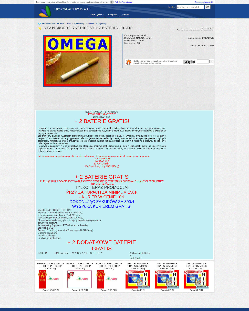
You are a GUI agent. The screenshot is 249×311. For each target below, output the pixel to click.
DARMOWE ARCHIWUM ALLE (72, 9)
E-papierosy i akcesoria (84, 23)
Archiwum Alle (48, 23)
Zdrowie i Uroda (64, 23)
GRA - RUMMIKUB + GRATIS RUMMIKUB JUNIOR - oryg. (138, 266)
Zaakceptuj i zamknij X (204, 2)
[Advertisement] (163, 52)
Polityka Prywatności (123, 2)
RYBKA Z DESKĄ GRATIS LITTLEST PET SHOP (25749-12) (50, 266)
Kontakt (125, 15)
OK (111, 2)
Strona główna (96, 15)
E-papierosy (101, 23)
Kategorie (112, 15)
